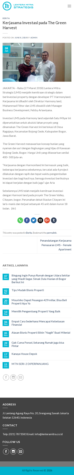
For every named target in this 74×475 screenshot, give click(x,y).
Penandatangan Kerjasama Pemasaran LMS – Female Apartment (55, 245)
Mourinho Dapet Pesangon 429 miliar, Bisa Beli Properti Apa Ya (39, 301)
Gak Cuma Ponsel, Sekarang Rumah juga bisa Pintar (38, 344)
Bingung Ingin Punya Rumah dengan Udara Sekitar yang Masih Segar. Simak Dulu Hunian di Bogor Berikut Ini (41, 279)
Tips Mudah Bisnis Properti (28, 290)
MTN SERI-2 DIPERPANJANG (30, 363)
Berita (6, 18)
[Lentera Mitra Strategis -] (20, 6)
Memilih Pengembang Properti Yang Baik (36, 311)
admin (34, 37)
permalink (52, 232)
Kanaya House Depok (24, 353)
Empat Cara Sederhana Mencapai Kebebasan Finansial (38, 323)
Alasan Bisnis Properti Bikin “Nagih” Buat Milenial (41, 332)
